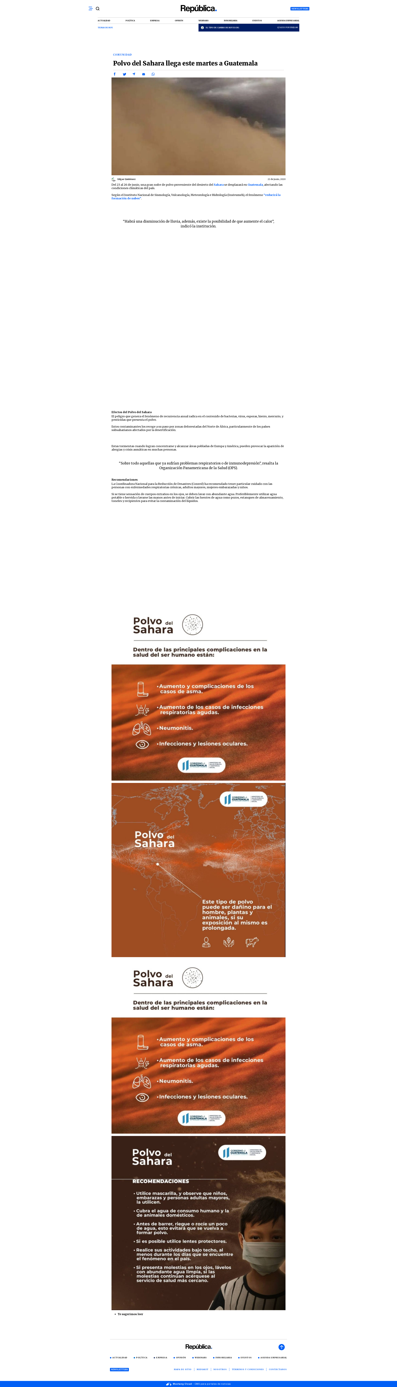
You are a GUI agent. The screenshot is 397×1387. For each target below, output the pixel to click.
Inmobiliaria (224, 1357)
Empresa (161, 1357)
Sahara (219, 184)
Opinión (181, 1357)
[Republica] (198, 9)
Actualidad (119, 1357)
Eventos (246, 1357)
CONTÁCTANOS (278, 1369)
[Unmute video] (198, 555)
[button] (114, 74)
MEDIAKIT (203, 1369)
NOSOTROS (220, 1369)
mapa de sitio (183, 1369)
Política (141, 1357)
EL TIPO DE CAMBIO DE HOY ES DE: (222, 27)
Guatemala (255, 184)
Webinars (201, 1357)
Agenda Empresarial (274, 1357)
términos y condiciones (248, 1369)
